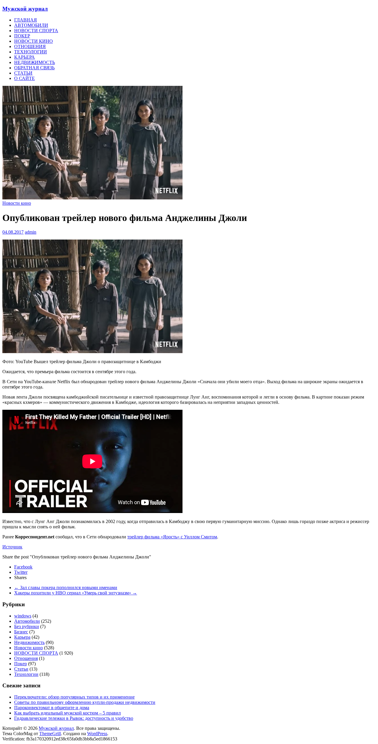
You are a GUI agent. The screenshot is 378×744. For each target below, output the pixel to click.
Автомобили (27, 621)
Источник (12, 546)
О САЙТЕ (24, 78)
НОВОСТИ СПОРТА (36, 30)
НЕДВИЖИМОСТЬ (34, 62)
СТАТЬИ (23, 73)
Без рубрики (26, 626)
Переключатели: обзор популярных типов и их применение (74, 696)
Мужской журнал (25, 9)
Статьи (21, 668)
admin (30, 232)
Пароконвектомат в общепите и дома (51, 707)
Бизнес (21, 631)
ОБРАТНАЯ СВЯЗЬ (34, 67)
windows (22, 615)
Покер (20, 663)
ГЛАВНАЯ (25, 19)
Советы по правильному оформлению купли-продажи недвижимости (84, 702)
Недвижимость (29, 642)
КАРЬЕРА (24, 57)
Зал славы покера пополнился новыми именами (65, 587)
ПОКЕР (22, 35)
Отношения (26, 658)
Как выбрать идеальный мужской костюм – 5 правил (67, 712)
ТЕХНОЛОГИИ (30, 51)
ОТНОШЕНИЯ (30, 46)
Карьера (22, 637)
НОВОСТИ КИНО (33, 41)
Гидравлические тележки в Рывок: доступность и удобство (73, 718)
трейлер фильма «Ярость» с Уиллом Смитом (172, 536)
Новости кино (16, 203)
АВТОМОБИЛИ (31, 25)
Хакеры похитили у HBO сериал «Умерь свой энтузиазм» (75, 592)
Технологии (26, 674)
